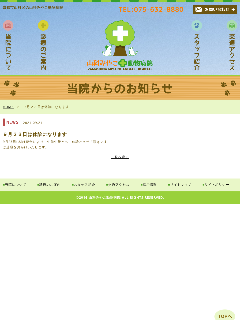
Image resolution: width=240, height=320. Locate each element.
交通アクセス (119, 184)
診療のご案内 (50, 184)
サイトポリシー (217, 184)
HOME (8, 106)
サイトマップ (180, 184)
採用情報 (150, 184)
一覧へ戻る (120, 157)
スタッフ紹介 (84, 184)
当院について (15, 184)
